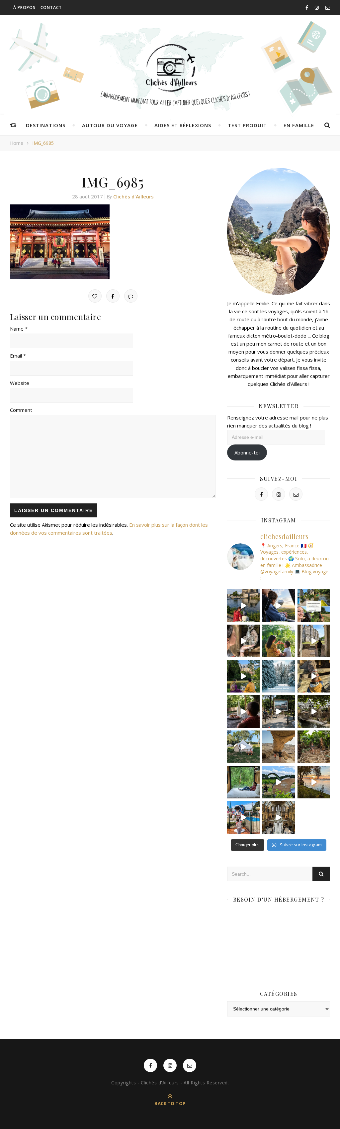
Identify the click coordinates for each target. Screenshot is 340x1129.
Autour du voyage (110, 125)
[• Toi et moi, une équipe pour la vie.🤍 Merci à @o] (278, 641)
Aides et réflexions (182, 125)
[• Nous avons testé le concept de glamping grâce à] (243, 746)
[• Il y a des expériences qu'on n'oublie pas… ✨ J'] (278, 605)
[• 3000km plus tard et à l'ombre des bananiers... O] (314, 746)
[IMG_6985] (112, 241)
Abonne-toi (247, 452)
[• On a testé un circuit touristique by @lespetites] (278, 782)
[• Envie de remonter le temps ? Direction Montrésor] (243, 676)
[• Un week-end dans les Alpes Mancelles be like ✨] (314, 605)
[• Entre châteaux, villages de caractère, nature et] (314, 641)
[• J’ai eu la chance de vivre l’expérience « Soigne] (243, 641)
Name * (19, 328)
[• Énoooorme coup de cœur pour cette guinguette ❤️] (314, 782)
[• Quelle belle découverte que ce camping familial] (243, 817)
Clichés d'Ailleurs (133, 196)
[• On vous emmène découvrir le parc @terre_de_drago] (314, 711)
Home (16, 143)
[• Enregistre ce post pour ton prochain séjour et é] (278, 817)
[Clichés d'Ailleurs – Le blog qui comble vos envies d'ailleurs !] (170, 68)
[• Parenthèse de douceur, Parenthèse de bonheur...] (243, 782)
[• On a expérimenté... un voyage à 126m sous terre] (278, 711)
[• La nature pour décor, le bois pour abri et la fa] (314, 676)
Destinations (45, 125)
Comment (21, 410)
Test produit (247, 125)
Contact (51, 7)
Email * (18, 355)
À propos (24, 7)
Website (19, 383)
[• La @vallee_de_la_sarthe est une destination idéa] (243, 605)
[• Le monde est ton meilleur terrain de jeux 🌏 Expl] (278, 746)
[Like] (95, 296)
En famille (299, 125)
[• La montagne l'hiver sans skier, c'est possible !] (278, 676)
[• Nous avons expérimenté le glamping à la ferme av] (243, 711)
